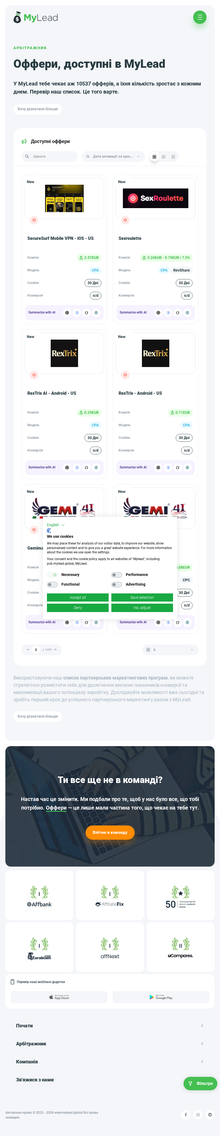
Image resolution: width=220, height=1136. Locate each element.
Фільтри (205, 1083)
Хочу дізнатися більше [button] (37, 109)
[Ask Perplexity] (96, 312)
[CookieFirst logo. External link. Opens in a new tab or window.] (49, 530)
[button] (56, 525)
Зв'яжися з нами (35, 1079)
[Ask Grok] (86, 312)
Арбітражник (30, 48)
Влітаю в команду (110, 832)
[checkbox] (52, 575)
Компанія (27, 1061)
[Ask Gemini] (76, 312)
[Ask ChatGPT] (67, 312)
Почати (24, 1025)
